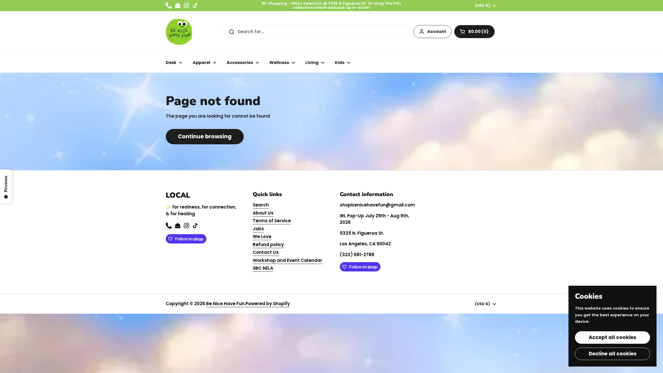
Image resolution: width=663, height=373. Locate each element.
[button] (474, 31)
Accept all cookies (612, 337)
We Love (262, 236)
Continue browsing (205, 136)
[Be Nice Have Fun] (179, 32)
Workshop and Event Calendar (287, 260)
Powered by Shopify (268, 303)
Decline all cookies (613, 353)
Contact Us (266, 252)
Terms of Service (272, 221)
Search (261, 205)
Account (436, 31)
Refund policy (268, 244)
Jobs (258, 229)
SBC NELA (263, 268)
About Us (263, 213)
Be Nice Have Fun (225, 303)
